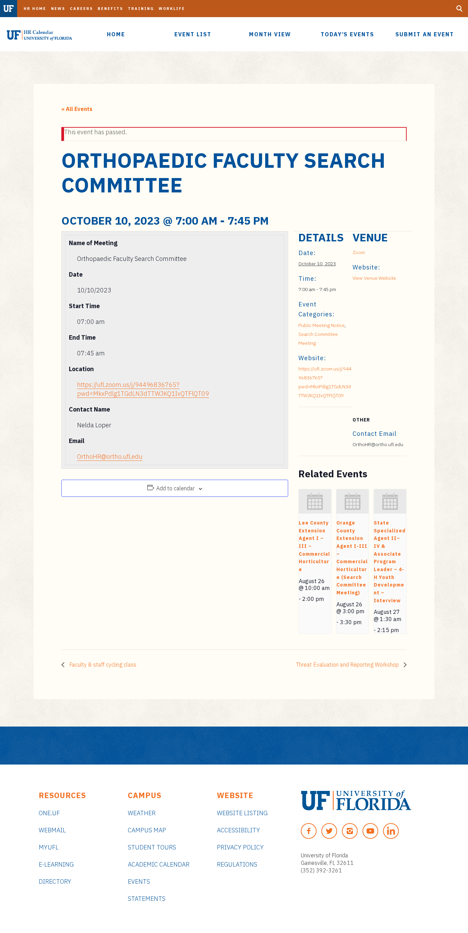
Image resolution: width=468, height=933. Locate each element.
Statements (146, 899)
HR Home (35, 8)
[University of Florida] (356, 800)
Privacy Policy (240, 847)
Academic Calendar (158, 864)
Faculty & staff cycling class (102, 664)
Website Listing (242, 813)
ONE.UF (49, 813)
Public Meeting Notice (321, 325)
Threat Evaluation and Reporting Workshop (348, 664)
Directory (55, 881)
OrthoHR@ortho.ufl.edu (110, 457)
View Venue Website (374, 278)
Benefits (110, 8)
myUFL (49, 847)
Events (139, 881)
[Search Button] (459, 8)
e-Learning (56, 864)
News (58, 8)
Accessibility (238, 830)
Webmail (52, 830)
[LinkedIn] (391, 831)
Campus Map (147, 830)
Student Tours (152, 847)
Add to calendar (175, 488)
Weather (142, 813)
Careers (81, 8)
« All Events (77, 108)
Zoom (359, 252)
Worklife (172, 8)
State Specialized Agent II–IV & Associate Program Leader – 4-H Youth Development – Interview (390, 562)
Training (141, 8)
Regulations (237, 864)
